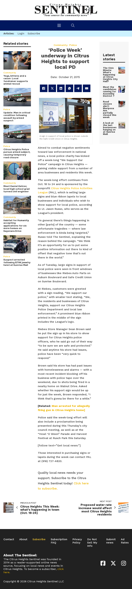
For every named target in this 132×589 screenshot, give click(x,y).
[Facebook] (43, 88)
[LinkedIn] (61, 88)
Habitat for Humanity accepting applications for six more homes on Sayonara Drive (16, 225)
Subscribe (39, 539)
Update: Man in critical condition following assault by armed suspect (16, 116)
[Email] (86, 88)
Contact (8, 539)
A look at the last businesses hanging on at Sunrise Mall (110, 128)
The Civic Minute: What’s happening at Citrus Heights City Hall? (110, 75)
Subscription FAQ (59, 541)
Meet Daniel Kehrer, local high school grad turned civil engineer (16, 189)
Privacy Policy (77, 541)
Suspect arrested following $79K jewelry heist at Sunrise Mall (16, 262)
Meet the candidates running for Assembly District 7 (109, 91)
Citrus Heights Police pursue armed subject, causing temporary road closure (16, 153)
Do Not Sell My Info (92, 542)
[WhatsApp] (69, 88)
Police (6, 109)
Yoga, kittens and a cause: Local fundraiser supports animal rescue (15, 79)
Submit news (111, 541)
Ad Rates (125, 541)
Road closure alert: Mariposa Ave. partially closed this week (109, 109)
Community (9, 73)
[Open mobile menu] (59, 25)
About (23, 539)
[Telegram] (78, 88)
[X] (52, 88)
